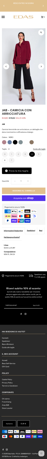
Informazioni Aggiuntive (13, 231)
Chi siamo (6, 399)
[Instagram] (25, 314)
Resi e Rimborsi (8, 344)
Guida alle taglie (39, 149)
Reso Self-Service (8, 363)
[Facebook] (21, 314)
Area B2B (5, 405)
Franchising (6, 402)
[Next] (43, 6)
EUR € (23, 424)
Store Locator (7, 408)
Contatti (5, 338)
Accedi (4, 360)
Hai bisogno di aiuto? (12, 237)
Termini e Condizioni (10, 386)
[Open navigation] (7, 17)
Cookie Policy (7, 379)
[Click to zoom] (41, 32)
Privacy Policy (7, 383)
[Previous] (4, 6)
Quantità (5, 181)
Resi (40, 231)
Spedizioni (31, 231)
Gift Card (5, 367)
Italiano (9, 424)
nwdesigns (24, 456)
